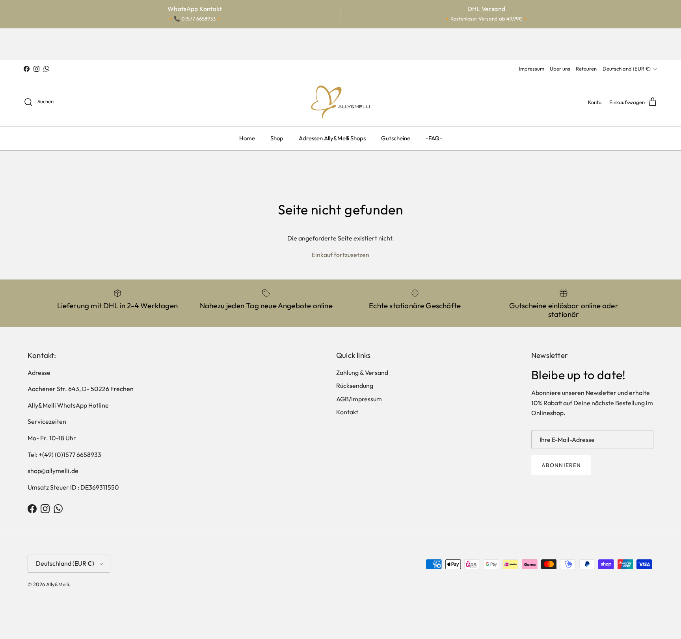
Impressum (531, 68)
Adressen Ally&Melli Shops (332, 138)
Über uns (560, 68)
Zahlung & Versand (362, 372)
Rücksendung (354, 385)
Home (247, 138)
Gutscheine (395, 138)
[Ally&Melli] (340, 102)
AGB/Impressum (359, 399)
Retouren (586, 68)
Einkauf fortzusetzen (340, 255)
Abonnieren (561, 465)
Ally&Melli (57, 584)
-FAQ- (434, 138)
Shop (276, 138)
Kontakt (347, 412)
